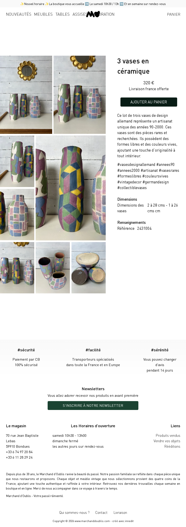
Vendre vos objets (167, 440)
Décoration (103, 14)
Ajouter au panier (148, 101)
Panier (173, 14)
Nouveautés (18, 14)
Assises (80, 14)
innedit (129, 521)
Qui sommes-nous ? (74, 512)
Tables (63, 14)
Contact (101, 512)
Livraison (120, 512)
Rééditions (172, 446)
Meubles (43, 14)
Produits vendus (168, 435)
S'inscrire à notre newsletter (93, 405)
